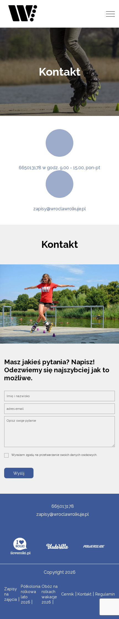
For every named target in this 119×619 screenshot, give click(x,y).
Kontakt (84, 594)
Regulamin (105, 594)
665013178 (62, 506)
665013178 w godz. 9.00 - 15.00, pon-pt (59, 167)
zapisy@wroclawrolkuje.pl (59, 208)
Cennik (67, 594)
